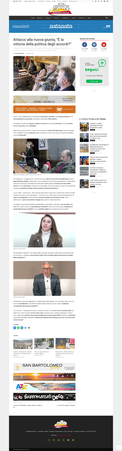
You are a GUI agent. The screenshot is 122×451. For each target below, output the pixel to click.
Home (32, 18)
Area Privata (41, 1)
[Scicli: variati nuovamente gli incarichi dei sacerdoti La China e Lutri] (84, 137)
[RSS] (101, 1)
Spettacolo (65, 18)
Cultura (56, 18)
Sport (73, 18)
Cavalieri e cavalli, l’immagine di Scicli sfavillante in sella (96, 125)
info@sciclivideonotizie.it (64, 435)
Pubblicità (65, 1)
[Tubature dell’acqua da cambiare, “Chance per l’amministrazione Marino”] (23, 343)
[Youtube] (107, 1)
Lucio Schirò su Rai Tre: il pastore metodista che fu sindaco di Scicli (98, 182)
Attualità (39, 18)
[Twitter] (104, 1)
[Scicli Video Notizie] (61, 9)
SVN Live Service (73, 1)
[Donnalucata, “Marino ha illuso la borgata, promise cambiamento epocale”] (65, 343)
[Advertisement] (94, 103)
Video (89, 18)
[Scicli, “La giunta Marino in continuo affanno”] (44, 343)
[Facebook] (92, 1)
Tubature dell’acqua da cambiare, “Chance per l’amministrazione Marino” (22, 353)
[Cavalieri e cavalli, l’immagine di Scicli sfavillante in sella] (84, 126)
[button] (106, 18)
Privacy (59, 1)
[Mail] (98, 1)
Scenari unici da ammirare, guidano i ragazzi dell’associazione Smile (99, 159)
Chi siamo (48, 1)
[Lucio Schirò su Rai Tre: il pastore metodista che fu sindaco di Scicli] (84, 183)
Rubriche (81, 18)
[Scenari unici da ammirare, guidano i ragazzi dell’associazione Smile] (84, 160)
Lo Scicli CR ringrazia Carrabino (66, 405)
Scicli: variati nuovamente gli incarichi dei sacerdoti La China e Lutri (98, 136)
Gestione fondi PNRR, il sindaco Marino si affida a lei (27, 406)
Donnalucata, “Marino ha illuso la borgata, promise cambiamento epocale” (65, 353)
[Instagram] (95, 1)
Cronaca (47, 18)
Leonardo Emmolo (19, 53)
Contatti (54, 1)
